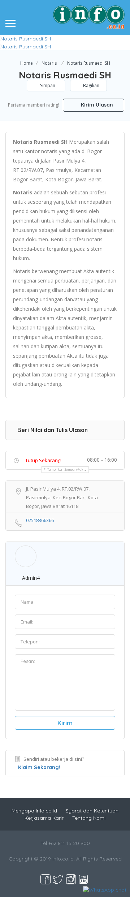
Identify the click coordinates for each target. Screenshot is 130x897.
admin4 (31, 577)
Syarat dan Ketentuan (92, 810)
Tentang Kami (88, 818)
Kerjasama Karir (44, 818)
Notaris (49, 63)
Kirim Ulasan (96, 105)
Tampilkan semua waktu (67, 469)
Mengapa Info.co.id (34, 810)
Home (26, 63)
